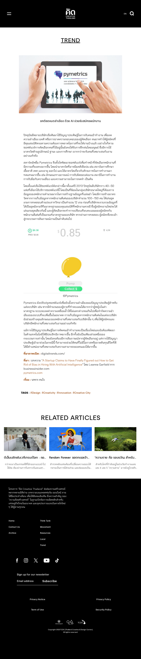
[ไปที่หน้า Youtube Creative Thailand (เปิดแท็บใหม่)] (46, 560)
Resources (45, 533)
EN (125, 14)
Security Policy (103, 610)
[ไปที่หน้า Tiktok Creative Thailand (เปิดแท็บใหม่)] (57, 560)
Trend (43, 545)
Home (11, 521)
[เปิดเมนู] (9, 13)
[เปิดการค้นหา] (132, 13)
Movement (45, 527)
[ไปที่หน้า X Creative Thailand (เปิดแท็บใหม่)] (36, 560)
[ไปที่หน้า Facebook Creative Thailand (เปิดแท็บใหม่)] (17, 560)
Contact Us (14, 527)
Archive (12, 533)
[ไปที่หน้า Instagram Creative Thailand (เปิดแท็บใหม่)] (26, 560)
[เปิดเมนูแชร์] (130, 494)
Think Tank (45, 521)
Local (42, 539)
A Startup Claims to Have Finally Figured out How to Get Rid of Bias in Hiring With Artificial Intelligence (69, 362)
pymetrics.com (33, 373)
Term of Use (37, 610)
